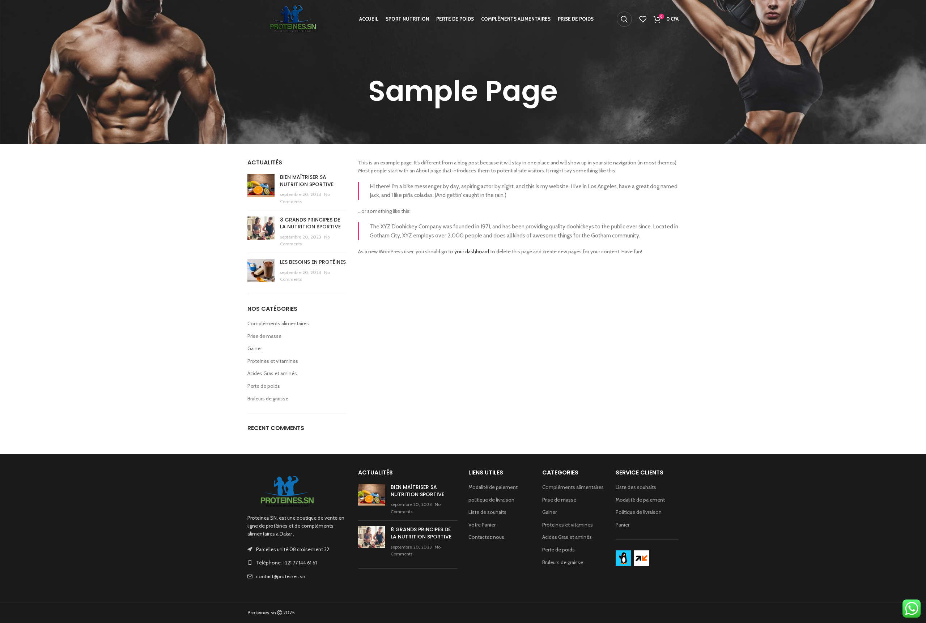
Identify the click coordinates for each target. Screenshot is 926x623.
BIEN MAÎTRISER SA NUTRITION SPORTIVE (307, 180)
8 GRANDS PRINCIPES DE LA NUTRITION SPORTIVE (310, 223)
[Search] (624, 19)
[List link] (297, 563)
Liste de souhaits (487, 512)
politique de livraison (491, 500)
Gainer (254, 348)
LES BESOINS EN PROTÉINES (313, 262)
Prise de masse (264, 336)
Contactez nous (486, 537)
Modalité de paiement (493, 487)
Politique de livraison (639, 512)
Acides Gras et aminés (272, 373)
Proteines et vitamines (272, 361)
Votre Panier (482, 524)
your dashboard (471, 251)
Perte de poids (263, 386)
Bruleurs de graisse (267, 398)
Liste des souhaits (636, 487)
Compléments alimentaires (278, 323)
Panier (622, 524)
